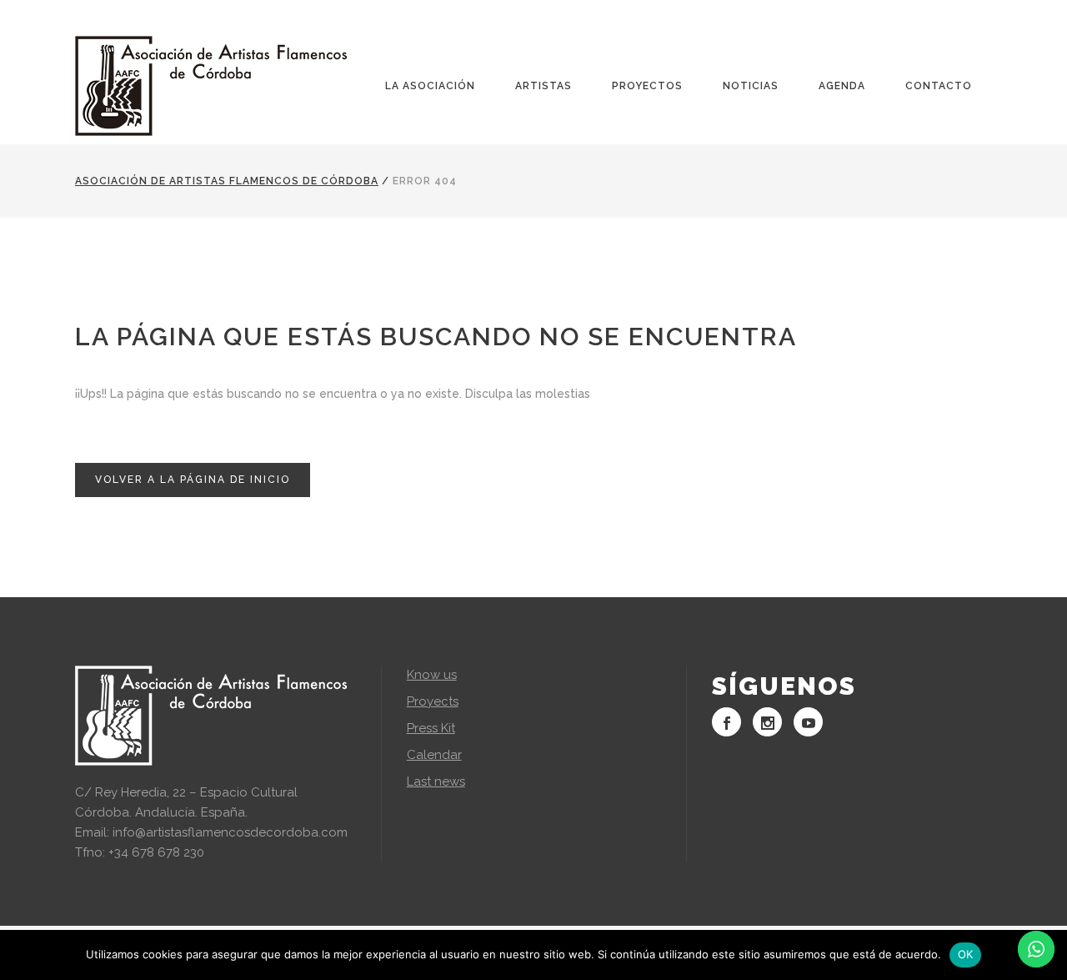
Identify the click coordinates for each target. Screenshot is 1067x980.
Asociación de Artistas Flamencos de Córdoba (226, 181)
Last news (436, 781)
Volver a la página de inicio (192, 479)
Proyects (432, 701)
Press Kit (431, 728)
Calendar (434, 754)
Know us (432, 674)
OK (966, 954)
